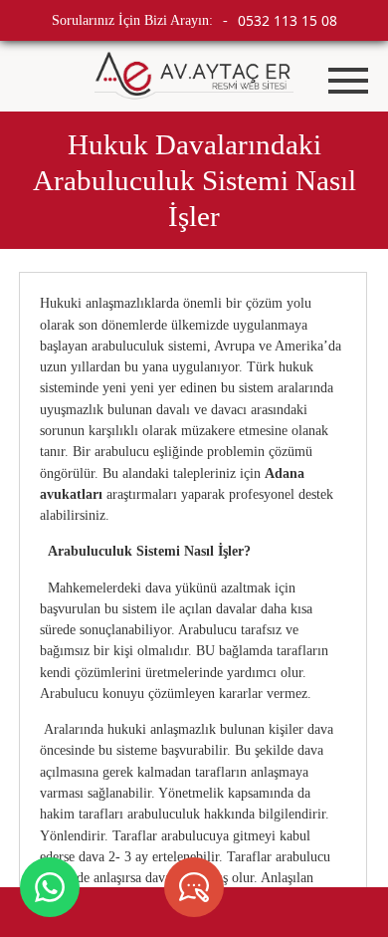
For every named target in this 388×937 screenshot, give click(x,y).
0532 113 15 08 (287, 20)
